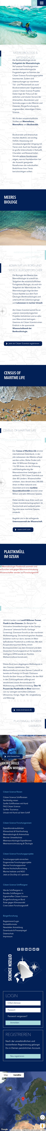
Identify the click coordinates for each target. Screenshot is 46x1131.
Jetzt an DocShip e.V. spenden (16, 875)
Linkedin (26, 949)
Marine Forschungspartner (14, 865)
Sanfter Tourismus (10, 810)
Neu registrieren (17, 1056)
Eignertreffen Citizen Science (15, 897)
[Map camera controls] (42, 1117)
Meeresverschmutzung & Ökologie (18, 844)
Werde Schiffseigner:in (13, 890)
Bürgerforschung (10, 916)
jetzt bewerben (13, 756)
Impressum (8, 937)
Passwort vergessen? (17, 1016)
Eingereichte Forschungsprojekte (17, 863)
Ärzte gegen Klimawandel (14, 903)
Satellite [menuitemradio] (17, 1075)
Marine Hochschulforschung (15, 869)
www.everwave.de (24, 710)
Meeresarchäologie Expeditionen (17, 841)
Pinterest (41, 949)
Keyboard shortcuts (15, 1130)
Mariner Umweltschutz (12, 838)
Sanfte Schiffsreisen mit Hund (15, 804)
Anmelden (14, 1023)
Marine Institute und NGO (14, 872)
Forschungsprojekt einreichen (15, 859)
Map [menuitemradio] (6, 1075)
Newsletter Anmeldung (13, 927)
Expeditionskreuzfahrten (13, 828)
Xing (37, 949)
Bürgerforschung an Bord (14, 900)
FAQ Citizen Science (11, 807)
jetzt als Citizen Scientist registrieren (24, 344)
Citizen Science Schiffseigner (15, 885)
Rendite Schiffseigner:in (13, 893)
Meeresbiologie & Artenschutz (16, 835)
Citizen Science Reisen (12, 792)
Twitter (34, 949)
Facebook (18, 949)
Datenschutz (8, 934)
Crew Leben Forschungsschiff (15, 906)
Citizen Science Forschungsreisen (17, 823)
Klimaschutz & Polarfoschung (15, 831)
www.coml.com (24, 530)
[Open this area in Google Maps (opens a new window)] (4, 1129)
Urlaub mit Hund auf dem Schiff (16, 813)
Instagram (22, 949)
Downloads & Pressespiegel (15, 931)
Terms (43, 1130)
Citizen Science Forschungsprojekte (18, 854)
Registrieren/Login (11, 921)
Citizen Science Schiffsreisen (15, 797)
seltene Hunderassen (28, 156)
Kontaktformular (10, 924)
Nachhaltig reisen (10, 801)
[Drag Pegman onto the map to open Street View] (42, 1125)
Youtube (30, 949)
